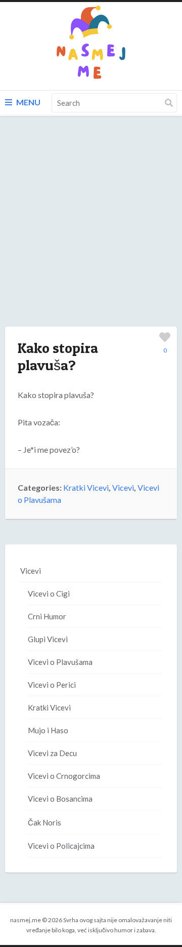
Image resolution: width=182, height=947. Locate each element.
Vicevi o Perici (52, 684)
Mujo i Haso (48, 730)
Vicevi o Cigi (49, 593)
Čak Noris (44, 822)
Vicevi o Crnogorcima (64, 775)
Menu (27, 102)
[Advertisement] (91, 231)
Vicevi (123, 487)
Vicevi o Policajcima (61, 845)
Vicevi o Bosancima (60, 798)
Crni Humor (47, 616)
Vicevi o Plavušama (60, 661)
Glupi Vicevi (48, 639)
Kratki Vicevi (86, 487)
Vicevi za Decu (52, 753)
